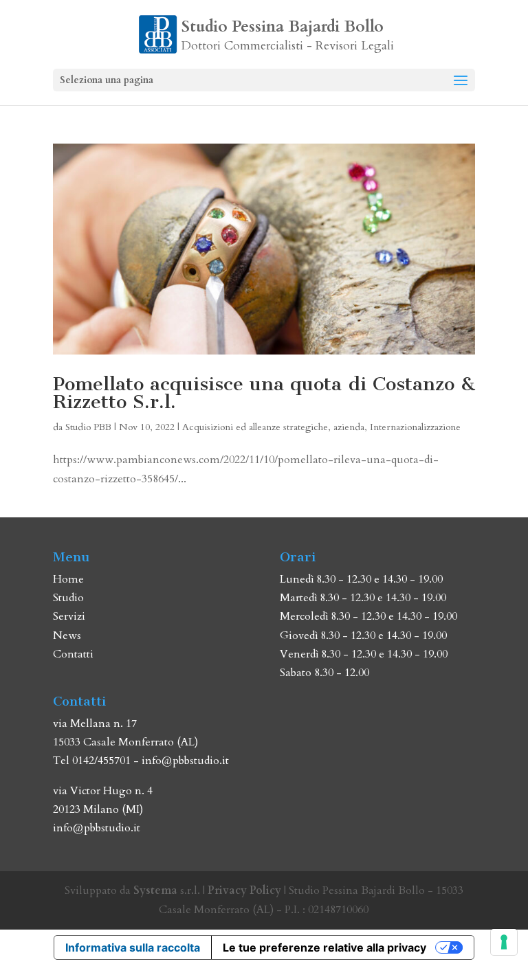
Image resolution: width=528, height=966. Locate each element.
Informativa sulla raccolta (132, 947)
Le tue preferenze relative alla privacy (324, 947)
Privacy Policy (244, 890)
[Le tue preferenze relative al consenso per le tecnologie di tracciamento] (504, 942)
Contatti (73, 654)
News (67, 635)
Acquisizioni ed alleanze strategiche (255, 427)
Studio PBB (88, 427)
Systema (155, 890)
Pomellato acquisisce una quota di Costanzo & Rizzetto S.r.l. (264, 392)
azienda (348, 427)
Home (68, 579)
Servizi (69, 616)
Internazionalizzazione (415, 427)
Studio (68, 597)
